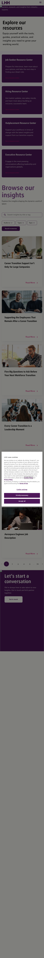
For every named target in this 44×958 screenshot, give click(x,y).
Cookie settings (22, 489)
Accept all (22, 501)
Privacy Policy (8, 480)
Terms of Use (24, 483)
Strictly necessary (22, 495)
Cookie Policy (28, 478)
